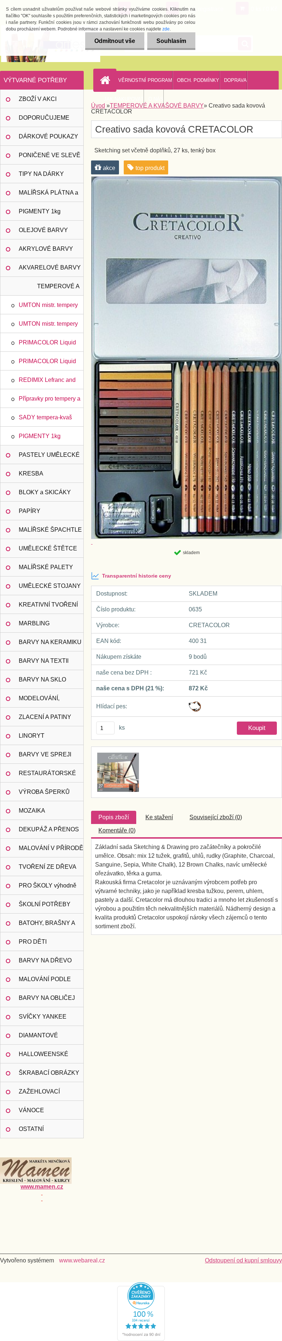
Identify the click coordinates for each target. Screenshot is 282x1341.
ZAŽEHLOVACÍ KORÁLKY (39, 1094)
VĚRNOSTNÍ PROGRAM (145, 80)
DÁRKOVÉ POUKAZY (48, 136)
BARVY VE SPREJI (45, 754)
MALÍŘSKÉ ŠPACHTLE (50, 530)
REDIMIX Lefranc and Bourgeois (47, 383)
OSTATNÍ (31, 1129)
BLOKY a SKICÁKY (45, 492)
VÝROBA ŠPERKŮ (44, 792)
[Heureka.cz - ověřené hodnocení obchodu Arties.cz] (141, 1285)
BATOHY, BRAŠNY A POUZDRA (47, 926)
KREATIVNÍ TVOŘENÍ (48, 604)
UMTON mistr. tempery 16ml (48, 308)
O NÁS (155, 99)
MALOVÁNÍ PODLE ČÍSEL (45, 982)
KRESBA (31, 473)
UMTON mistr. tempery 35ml (48, 327)
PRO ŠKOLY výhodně (47, 885)
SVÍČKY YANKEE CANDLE (42, 1019)
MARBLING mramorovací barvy (43, 626)
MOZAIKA (32, 810)
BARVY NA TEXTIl (44, 661)
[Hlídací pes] (195, 704)
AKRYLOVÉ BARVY (46, 249)
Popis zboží (113, 817)
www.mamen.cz (42, 1186)
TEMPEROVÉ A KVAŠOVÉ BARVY (54, 289)
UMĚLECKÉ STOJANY (50, 586)
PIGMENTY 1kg (40, 211)
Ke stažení (159, 817)
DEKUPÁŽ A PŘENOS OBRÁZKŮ (49, 832)
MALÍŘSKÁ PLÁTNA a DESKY (48, 195)
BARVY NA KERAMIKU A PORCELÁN (50, 645)
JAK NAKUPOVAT (124, 99)
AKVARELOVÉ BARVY (50, 267)
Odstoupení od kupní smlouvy (243, 1260)
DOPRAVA (235, 80)
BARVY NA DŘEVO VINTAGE (45, 963)
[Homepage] (106, 80)
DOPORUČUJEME (44, 118)
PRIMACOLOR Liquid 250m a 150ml (47, 345)
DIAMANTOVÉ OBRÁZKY (38, 1038)
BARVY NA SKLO (42, 679)
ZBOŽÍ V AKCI (38, 99)
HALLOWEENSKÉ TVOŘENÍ (43, 1057)
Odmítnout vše (114, 41)
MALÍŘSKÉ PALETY (46, 567)
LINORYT (31, 736)
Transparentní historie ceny (136, 576)
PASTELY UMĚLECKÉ (49, 455)
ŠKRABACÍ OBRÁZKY (49, 1073)
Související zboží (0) (215, 817)
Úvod (98, 105)
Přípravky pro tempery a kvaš (49, 401)
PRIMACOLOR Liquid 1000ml (47, 364)
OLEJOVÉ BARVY (43, 230)
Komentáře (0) (116, 830)
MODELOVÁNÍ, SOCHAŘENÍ (39, 701)
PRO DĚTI (33, 942)
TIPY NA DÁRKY (41, 174)
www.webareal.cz (82, 1260)
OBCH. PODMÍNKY (198, 80)
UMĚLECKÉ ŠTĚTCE (48, 548)
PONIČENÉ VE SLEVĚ (49, 155)
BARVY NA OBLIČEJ (47, 998)
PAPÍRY (29, 511)
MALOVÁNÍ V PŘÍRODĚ (51, 848)
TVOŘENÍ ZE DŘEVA (47, 867)
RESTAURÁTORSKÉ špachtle (47, 776)
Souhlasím (171, 41)
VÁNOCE (31, 1110)
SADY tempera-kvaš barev (45, 420)
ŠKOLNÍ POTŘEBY (44, 904)
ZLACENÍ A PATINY (45, 717)
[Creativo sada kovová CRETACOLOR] (117, 753)
